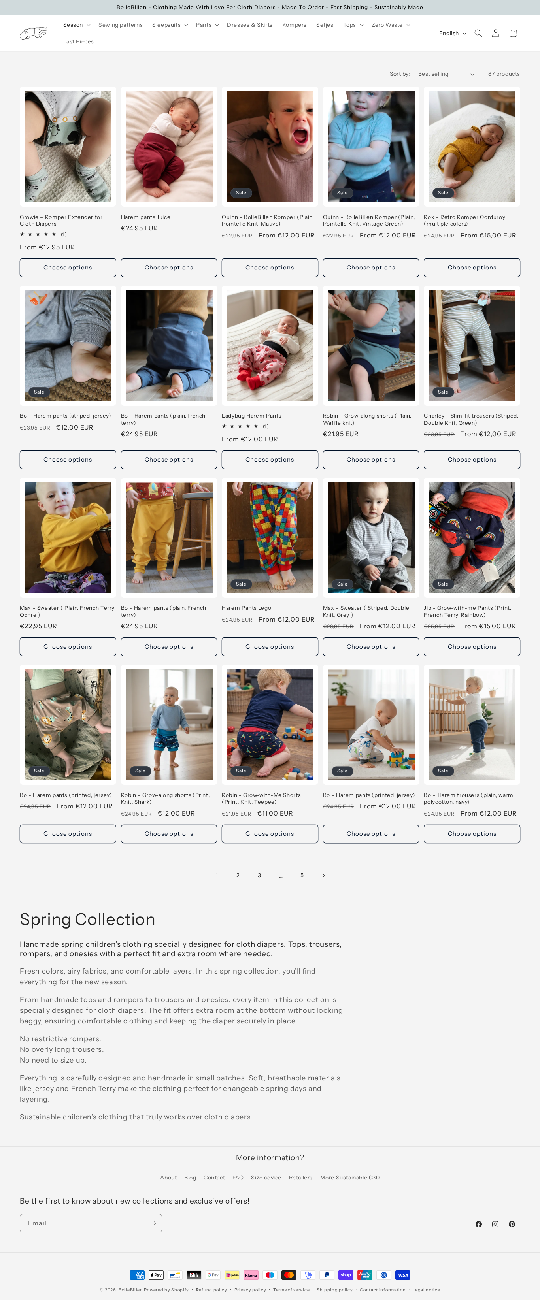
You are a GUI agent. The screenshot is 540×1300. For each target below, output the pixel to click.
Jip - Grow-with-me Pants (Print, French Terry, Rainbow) (467, 611)
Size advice (266, 1177)
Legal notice (426, 1289)
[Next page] (323, 875)
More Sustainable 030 (350, 1177)
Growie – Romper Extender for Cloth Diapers (61, 220)
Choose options (67, 267)
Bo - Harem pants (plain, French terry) (164, 611)
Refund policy (211, 1289)
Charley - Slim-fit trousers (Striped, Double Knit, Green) (471, 419)
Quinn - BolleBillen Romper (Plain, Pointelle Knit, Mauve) (267, 220)
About (168, 1177)
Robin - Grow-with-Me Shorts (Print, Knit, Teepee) (261, 798)
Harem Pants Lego (246, 608)
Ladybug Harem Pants (251, 416)
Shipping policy (335, 1289)
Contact (214, 1177)
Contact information (383, 1289)
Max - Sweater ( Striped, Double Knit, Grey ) (366, 611)
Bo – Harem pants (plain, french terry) (163, 419)
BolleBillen (131, 1289)
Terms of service (291, 1289)
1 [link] (216, 875)
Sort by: (400, 73)
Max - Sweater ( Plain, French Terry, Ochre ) (68, 611)
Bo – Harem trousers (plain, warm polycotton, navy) (468, 798)
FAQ (238, 1177)
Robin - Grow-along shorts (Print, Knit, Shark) (165, 798)
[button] (76, 25)
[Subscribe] (153, 1223)
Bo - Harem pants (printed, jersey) (66, 795)
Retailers (301, 1177)
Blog (190, 1177)
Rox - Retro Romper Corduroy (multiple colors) (464, 220)
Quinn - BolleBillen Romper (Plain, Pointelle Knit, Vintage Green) (369, 220)
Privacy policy (250, 1289)
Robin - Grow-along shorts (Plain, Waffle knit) (367, 419)
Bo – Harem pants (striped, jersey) (65, 416)
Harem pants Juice (146, 217)
